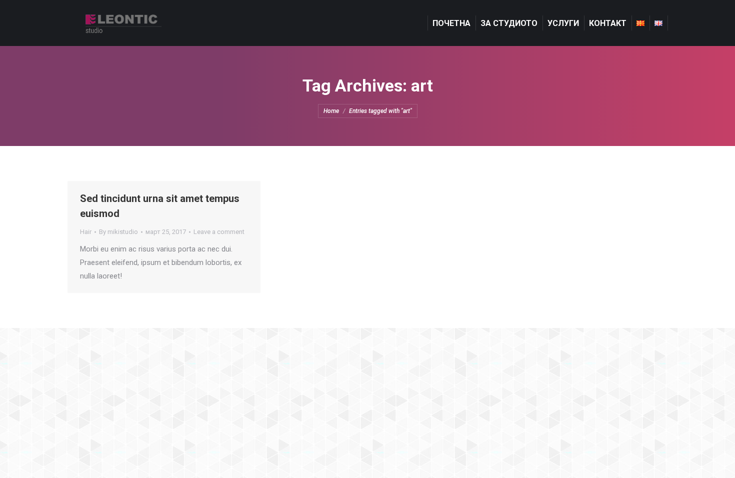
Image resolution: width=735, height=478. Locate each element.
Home (331, 111)
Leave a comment (219, 232)
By (118, 232)
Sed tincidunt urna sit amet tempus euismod (160, 206)
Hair (86, 232)
